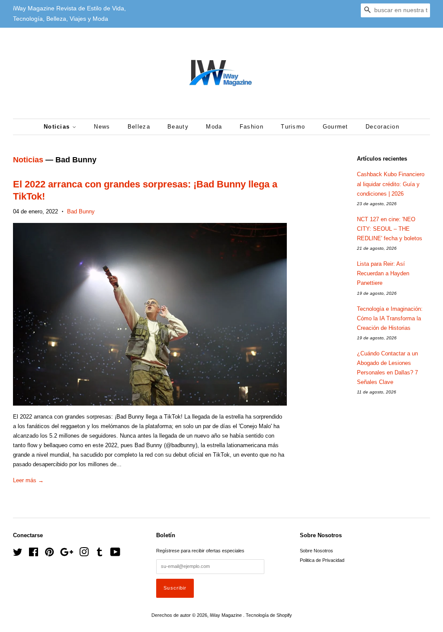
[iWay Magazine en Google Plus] (66, 554)
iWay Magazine (226, 615)
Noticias (58, 126)
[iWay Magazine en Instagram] (84, 554)
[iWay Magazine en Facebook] (34, 554)
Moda (214, 126)
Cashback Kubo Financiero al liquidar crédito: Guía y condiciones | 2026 (390, 184)
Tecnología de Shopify (269, 615)
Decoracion (382, 126)
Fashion (251, 126)
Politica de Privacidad (322, 560)
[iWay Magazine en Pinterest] (49, 554)
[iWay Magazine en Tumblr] (99, 554)
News (102, 126)
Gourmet (335, 126)
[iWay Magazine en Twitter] (17, 554)
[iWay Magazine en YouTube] (115, 554)
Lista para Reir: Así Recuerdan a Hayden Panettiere (383, 273)
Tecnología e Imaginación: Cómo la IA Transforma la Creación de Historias (390, 318)
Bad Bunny (81, 211)
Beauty (178, 126)
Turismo (293, 126)
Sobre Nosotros (316, 550)
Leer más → (28, 480)
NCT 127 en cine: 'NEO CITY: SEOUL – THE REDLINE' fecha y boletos (389, 229)
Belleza (139, 126)
